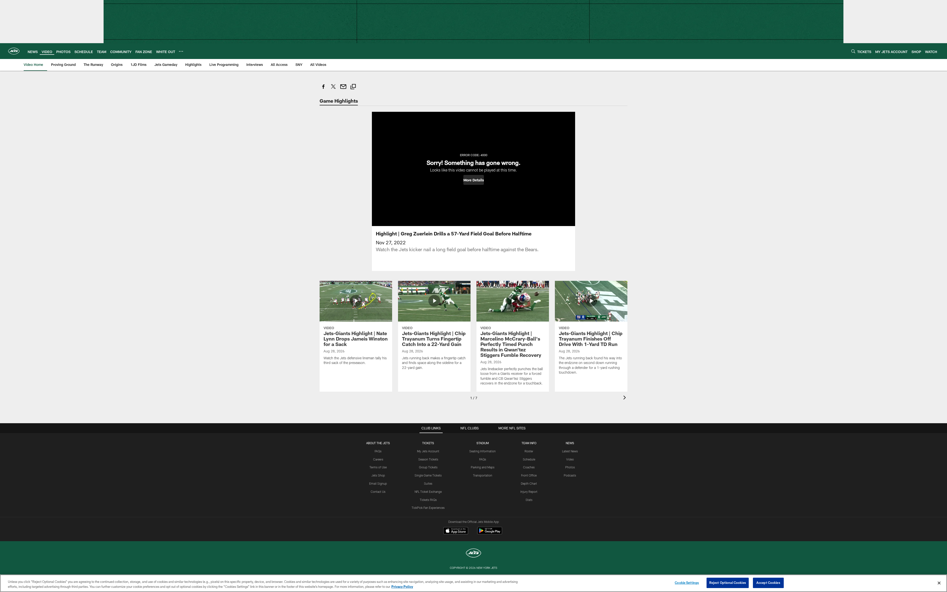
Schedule (529, 459)
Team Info (529, 443)
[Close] (939, 582)
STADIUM (482, 443)
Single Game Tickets (428, 475)
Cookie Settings (687, 583)
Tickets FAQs (428, 499)
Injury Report (528, 491)
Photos (570, 467)
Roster (529, 451)
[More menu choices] (181, 51)
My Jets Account (428, 451)
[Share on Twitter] (333, 89)
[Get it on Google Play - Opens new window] (490, 533)
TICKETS (428, 443)
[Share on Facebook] (324, 89)
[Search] (853, 51)
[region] (473, 583)
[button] (473, 180)
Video (570, 459)
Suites (428, 483)
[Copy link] (353, 87)
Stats (529, 499)
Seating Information (482, 451)
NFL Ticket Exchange (428, 491)
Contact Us (378, 491)
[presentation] (625, 398)
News (570, 443)
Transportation (482, 475)
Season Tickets (428, 459)
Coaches (529, 467)
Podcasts (570, 475)
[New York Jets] (473, 553)
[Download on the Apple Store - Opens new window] (456, 531)
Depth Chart (529, 483)
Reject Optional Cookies (727, 583)
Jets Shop (378, 475)
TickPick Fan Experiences (428, 507)
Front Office (529, 475)
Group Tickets (428, 467)
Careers (378, 459)
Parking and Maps (482, 467)
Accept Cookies (768, 583)
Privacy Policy (402, 587)
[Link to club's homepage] (14, 51)
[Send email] (343, 89)
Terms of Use (378, 467)
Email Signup (378, 483)
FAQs (378, 451)
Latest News (570, 451)
